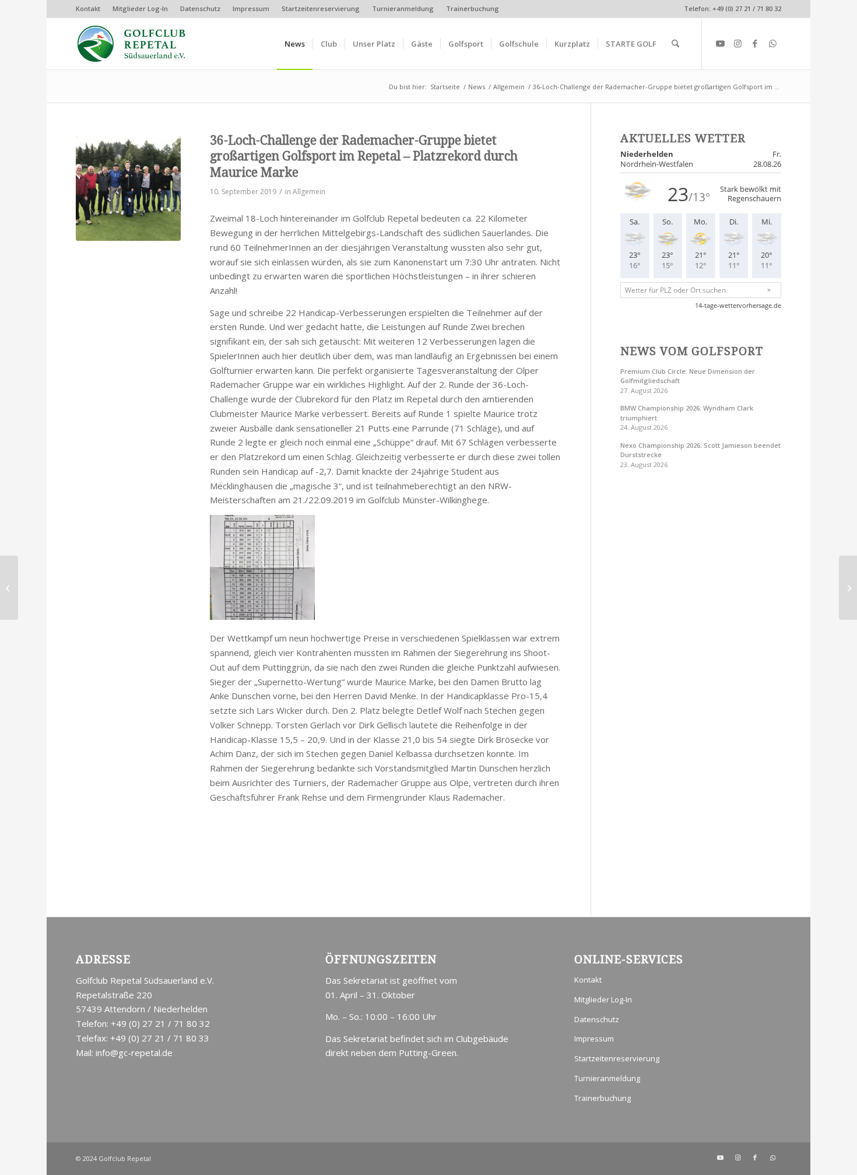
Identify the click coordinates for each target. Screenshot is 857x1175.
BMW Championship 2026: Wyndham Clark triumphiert (686, 413)
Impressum (251, 8)
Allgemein (309, 192)
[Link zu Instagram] (737, 43)
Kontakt (88, 8)
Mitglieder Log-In (140, 8)
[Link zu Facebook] (755, 43)
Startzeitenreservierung (321, 8)
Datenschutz (200, 8)
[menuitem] (91, 9)
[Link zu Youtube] (720, 43)
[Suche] (675, 43)
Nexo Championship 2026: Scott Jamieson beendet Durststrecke (700, 450)
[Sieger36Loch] (128, 188)
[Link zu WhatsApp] (772, 43)
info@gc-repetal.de (134, 1052)
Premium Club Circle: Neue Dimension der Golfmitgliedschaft (687, 376)
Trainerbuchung (472, 8)
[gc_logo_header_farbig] (132, 43)
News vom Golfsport (691, 351)
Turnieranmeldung (403, 8)
